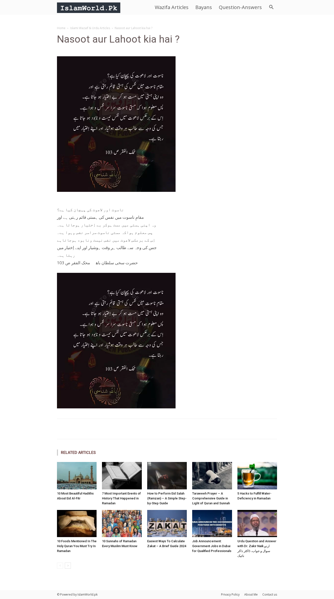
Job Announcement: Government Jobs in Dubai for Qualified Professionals (211, 546)
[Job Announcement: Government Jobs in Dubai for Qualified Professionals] (212, 523)
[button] (271, 7)
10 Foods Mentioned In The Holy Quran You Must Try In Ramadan (77, 546)
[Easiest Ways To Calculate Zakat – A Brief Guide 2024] (167, 523)
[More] (217, 429)
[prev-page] (60, 566)
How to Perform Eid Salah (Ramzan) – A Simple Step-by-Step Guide (167, 498)
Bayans (203, 7)
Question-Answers (240, 7)
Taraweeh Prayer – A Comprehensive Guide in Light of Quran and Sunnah (211, 498)
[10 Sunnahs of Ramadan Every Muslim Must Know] (122, 523)
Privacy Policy (230, 594)
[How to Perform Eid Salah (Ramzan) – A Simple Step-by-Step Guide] (167, 475)
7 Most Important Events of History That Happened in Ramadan (121, 498)
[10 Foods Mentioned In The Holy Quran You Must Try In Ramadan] (77, 523)
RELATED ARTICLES (78, 452)
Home (61, 28)
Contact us (269, 594)
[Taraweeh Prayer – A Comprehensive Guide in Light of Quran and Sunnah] (212, 475)
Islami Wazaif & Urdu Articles (90, 28)
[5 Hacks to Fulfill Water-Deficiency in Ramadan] (257, 475)
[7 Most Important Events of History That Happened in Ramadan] (122, 475)
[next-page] (68, 566)
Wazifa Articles (172, 7)
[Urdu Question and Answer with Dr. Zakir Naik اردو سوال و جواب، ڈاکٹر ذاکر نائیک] (257, 523)
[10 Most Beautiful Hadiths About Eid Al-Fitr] (77, 475)
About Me (251, 594)
